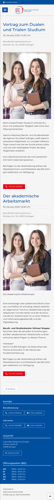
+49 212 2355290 (15, 186)
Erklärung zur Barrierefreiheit (16, 495)
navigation (5, 9)
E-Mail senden (35, 413)
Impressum (8, 489)
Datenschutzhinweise (13, 492)
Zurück (11, 389)
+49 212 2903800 (15, 425)
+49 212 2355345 (15, 413)
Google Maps (13, 453)
